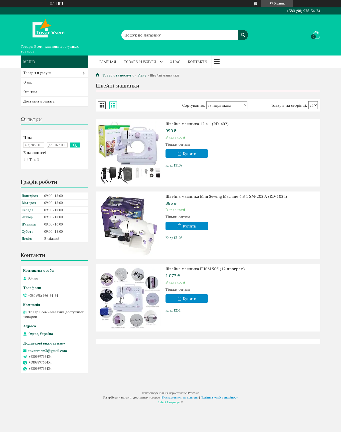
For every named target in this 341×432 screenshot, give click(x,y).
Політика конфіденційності (219, 397)
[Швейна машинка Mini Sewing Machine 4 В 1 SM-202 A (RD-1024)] (129, 225)
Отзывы (30, 91)
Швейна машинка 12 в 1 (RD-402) (197, 124)
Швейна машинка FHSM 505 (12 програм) (205, 268)
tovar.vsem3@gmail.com (47, 350)
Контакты (197, 61)
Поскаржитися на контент (180, 397)
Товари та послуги (118, 75)
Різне (142, 75)
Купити (189, 153)
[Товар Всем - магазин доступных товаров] (46, 28)
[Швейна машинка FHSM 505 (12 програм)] (129, 297)
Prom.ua (193, 393)
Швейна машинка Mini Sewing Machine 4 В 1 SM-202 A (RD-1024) (226, 196)
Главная (107, 61)
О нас (175, 61)
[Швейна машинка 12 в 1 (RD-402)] (129, 153)
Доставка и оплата (38, 101)
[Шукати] (243, 33)
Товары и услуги (140, 61)
